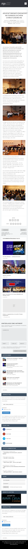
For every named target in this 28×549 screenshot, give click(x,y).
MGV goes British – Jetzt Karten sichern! (13, 472)
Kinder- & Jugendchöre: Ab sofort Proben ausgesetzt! (13, 315)
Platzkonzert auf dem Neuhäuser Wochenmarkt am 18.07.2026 (14, 383)
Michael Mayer (13, 20)
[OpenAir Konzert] (14, 267)
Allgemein (14, 366)
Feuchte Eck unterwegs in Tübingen (15, 358)
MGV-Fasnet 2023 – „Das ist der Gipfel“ (12, 462)
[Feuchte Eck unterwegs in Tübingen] (4, 359)
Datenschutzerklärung (19, 546)
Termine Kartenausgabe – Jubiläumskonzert (13, 364)
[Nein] (26, 544)
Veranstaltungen (10, 367)
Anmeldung (6, 487)
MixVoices (10, 23)
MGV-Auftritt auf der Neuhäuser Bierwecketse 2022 (14, 467)
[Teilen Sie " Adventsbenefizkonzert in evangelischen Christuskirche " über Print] (18, 220)
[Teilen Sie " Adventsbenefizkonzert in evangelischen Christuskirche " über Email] (15, 220)
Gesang (14, 22)
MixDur (17, 366)
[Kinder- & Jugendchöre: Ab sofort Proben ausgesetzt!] (14, 305)
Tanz (17, 378)
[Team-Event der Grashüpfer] (4, 378)
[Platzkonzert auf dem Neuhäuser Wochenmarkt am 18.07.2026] (4, 383)
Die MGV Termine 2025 (9, 458)
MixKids (18, 22)
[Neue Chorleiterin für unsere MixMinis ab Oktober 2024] (14, 285)
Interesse (4, 407)
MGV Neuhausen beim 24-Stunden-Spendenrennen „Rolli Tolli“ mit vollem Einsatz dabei (15, 372)
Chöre (5, 22)
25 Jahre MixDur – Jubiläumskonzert (11, 256)
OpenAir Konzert (7, 275)
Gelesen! (5, 546)
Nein (10, 546)
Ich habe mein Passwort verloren (16, 487)
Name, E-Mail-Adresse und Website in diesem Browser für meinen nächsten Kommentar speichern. (13, 347)
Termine (21, 366)
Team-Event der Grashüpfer (13, 377)
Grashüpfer (14, 378)
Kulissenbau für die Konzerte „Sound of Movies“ (12, 453)
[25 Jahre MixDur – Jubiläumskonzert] (14, 248)
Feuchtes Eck (9, 22)
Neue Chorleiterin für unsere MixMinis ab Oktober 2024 (13, 295)
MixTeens (22, 22)
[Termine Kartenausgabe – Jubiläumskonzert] (4, 364)
